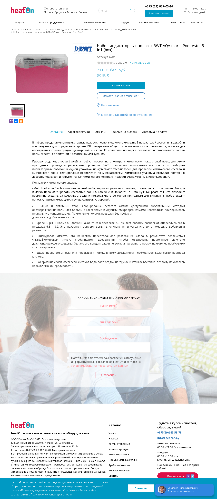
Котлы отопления (119, 443)
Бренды (113, 475)
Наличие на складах (124, 132)
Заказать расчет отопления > (121, 95)
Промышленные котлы (122, 459)
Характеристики (79, 132)
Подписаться (175, 476)
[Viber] (11, 121)
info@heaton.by (168, 438)
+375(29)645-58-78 (169, 432)
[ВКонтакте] (16, 121)
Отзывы (100, 132)
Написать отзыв (140, 62)
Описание (56, 132)
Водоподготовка (118, 454)
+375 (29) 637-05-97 (159, 6)
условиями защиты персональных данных (99, 366)
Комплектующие (118, 449)
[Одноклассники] (21, 121)
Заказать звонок (159, 13)
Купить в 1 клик (121, 85)
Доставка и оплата (154, 132)
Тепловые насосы (119, 470)
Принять (141, 488)
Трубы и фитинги (119, 465)
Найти (131, 10)
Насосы (113, 438)
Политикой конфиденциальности (51, 494)
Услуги (112, 433)
